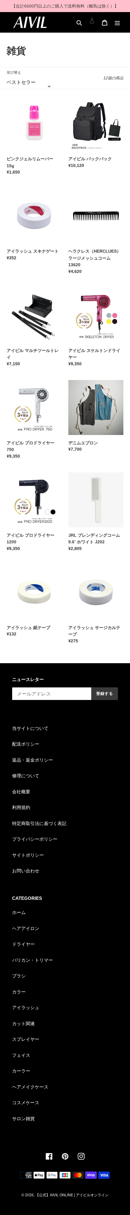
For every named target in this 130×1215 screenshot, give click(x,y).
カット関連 (23, 1023)
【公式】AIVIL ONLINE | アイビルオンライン (72, 1195)
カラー (19, 991)
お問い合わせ (25, 870)
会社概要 (21, 791)
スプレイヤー (25, 1039)
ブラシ (19, 975)
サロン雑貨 (23, 1118)
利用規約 (21, 807)
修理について (25, 775)
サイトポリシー (28, 855)
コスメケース (25, 1102)
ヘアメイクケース (30, 1086)
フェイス (21, 1055)
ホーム (19, 912)
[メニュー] (117, 20)
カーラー (21, 1070)
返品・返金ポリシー (32, 760)
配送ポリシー (25, 744)
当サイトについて (30, 728)
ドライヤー (23, 944)
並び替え (14, 72)
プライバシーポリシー (34, 839)
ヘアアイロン (25, 928)
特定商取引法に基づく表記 (39, 823)
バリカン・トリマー (32, 960)
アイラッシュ (25, 1007)
